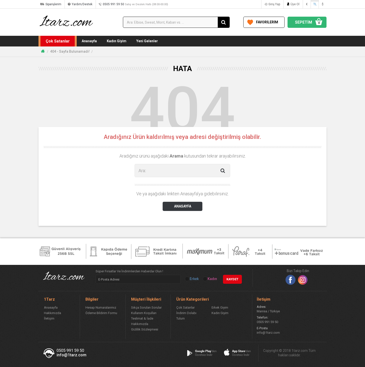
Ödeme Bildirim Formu (101, 313)
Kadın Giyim (116, 41)
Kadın (212, 279)
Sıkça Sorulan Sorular (146, 307)
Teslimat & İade (142, 318)
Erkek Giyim (220, 307)
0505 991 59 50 (135, 4)
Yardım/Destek (82, 4)
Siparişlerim (53, 4)
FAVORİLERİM (267, 22)
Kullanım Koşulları (143, 313)
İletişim (49, 318)
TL (315, 4)
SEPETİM (307, 22)
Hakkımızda (52, 313)
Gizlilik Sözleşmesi (144, 329)
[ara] (223, 22)
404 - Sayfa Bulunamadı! (70, 51)
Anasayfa (89, 41)
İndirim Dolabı (186, 313)
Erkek (194, 279)
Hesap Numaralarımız (100, 307)
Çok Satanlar (58, 41)
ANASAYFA (182, 206)
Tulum (180, 318)
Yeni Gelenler (147, 41)
